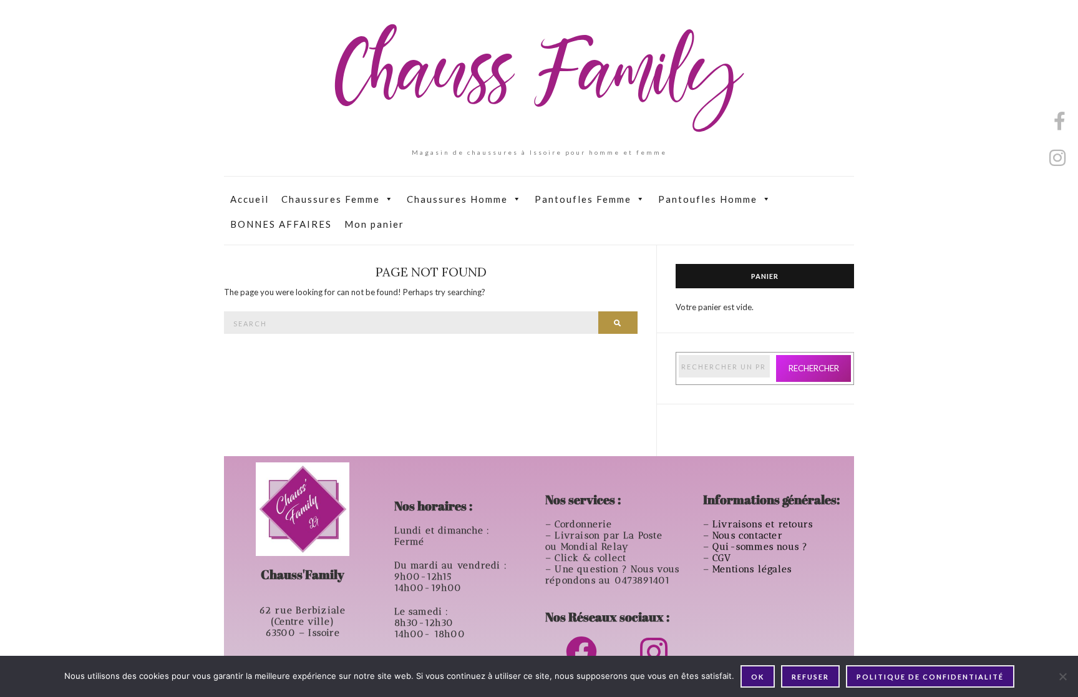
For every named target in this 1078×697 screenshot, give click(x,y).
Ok (757, 677)
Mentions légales (753, 569)
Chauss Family (539, 78)
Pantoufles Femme (583, 199)
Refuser (810, 677)
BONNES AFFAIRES (281, 224)
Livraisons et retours (764, 524)
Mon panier (374, 224)
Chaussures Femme (330, 199)
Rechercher (814, 368)
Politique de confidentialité (930, 677)
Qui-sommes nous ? (760, 546)
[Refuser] (1062, 676)
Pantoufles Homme (707, 199)
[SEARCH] (618, 322)
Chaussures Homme (457, 199)
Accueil (249, 199)
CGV (723, 557)
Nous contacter (749, 535)
